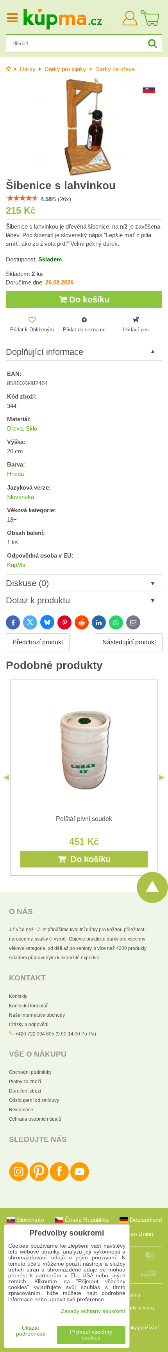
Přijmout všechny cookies (91, 1335)
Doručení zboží (25, 1091)
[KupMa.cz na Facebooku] (59, 1179)
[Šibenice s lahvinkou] (84, 126)
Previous (6, 777)
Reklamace (21, 1109)
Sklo (31, 429)
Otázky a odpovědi (28, 1024)
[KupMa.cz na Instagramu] (18, 1179)
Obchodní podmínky (30, 1072)
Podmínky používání (137, 1328)
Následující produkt (129, 642)
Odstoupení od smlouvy (34, 1100)
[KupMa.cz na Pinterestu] (38, 1179)
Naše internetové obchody (37, 1015)
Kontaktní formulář (28, 1006)
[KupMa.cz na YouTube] (79, 1179)
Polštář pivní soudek (84, 818)
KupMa (16, 565)
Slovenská (20, 497)
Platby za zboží (25, 1081)
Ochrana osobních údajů (35, 1119)
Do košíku (88, 299)
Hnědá (15, 474)
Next (161, 777)
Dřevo (15, 429)
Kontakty (18, 996)
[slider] (22, 198)
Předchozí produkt (38, 642)
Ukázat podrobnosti (30, 1331)
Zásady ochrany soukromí (93, 1311)
